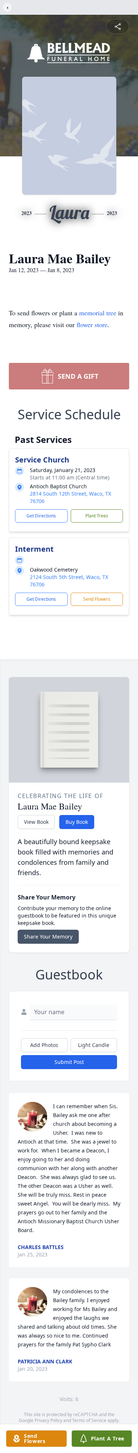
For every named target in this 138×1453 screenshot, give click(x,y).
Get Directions (41, 516)
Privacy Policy (48, 1420)
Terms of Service (89, 1420)
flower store (92, 324)
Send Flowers (96, 599)
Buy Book (77, 821)
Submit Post (69, 1061)
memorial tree (97, 312)
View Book (36, 821)
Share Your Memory (48, 936)
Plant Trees (96, 516)
